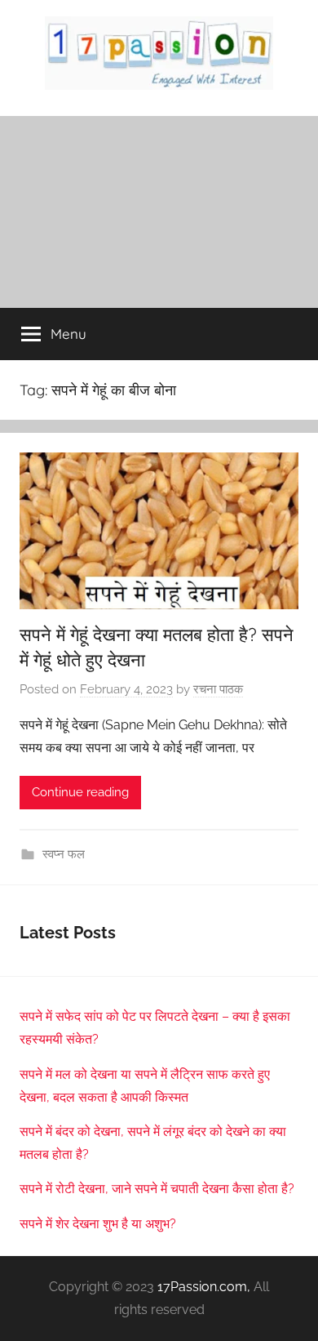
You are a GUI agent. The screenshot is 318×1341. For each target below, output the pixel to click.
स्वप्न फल (63, 854)
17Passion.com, (203, 1286)
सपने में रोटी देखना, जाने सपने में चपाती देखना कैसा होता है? (157, 1188)
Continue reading (80, 792)
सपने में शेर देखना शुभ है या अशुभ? (98, 1224)
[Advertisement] (159, 212)
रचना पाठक (218, 689)
